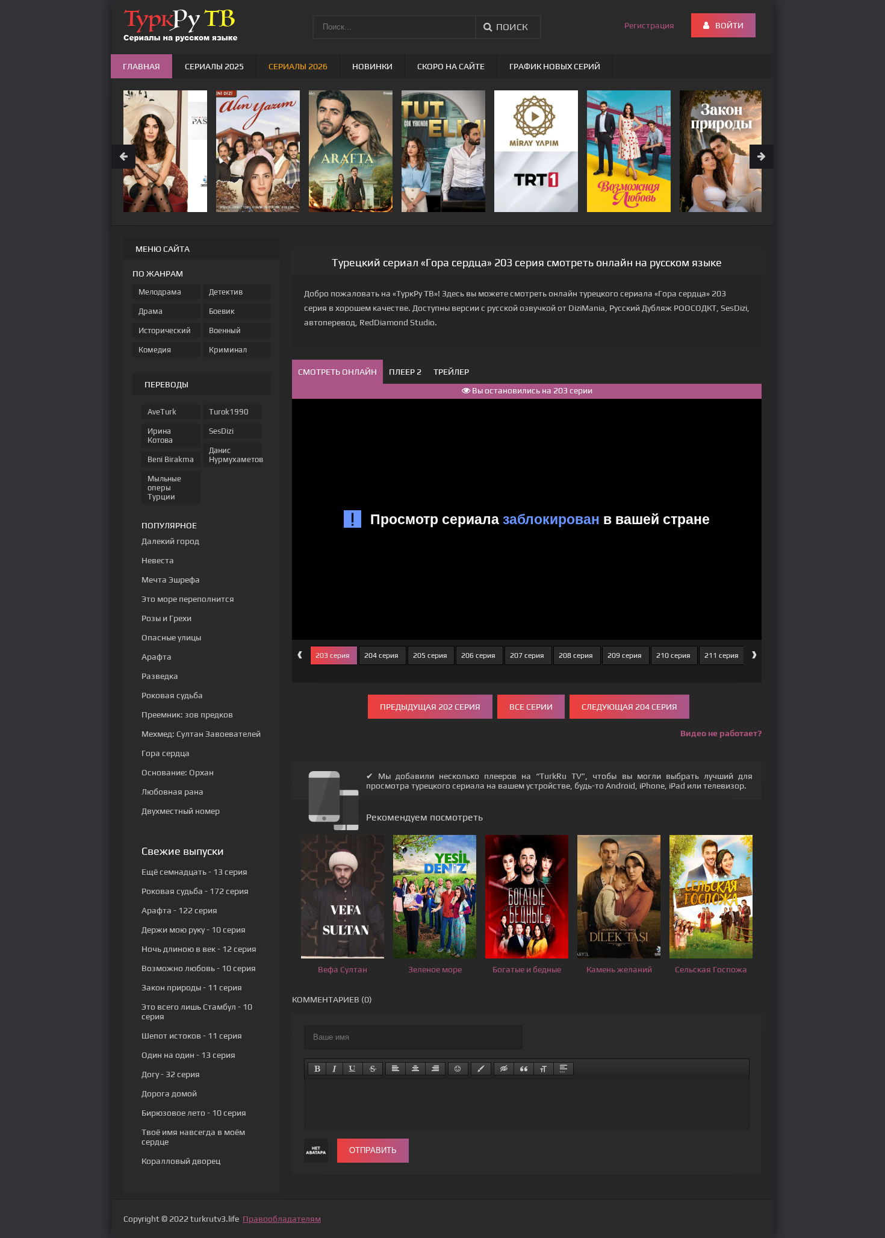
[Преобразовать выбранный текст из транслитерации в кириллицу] (543, 1068)
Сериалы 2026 (298, 66)
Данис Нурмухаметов (235, 455)
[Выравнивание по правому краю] (435, 1068)
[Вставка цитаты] (524, 1068)
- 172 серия (195, 891)
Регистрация (649, 25)
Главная (141, 66)
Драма (150, 311)
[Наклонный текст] (334, 1068)
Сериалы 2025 (214, 66)
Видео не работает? (721, 733)
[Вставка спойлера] (563, 1068)
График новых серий (554, 66)
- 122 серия (179, 910)
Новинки (372, 66)
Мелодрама (159, 291)
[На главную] (180, 24)
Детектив (226, 291)
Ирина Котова (160, 436)
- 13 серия (194, 872)
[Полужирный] (317, 1068)
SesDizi (221, 431)
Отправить (373, 1150)
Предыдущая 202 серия (430, 706)
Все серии (531, 706)
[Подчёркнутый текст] (353, 1068)
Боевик (222, 311)
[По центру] (415, 1068)
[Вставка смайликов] (458, 1068)
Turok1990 (229, 411)
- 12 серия (198, 949)
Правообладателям (282, 1219)
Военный (225, 330)
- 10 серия (193, 929)
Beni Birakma (171, 459)
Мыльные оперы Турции (164, 487)
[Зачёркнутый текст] (372, 1068)
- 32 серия (170, 1074)
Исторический (164, 330)
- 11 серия (191, 987)
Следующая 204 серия (629, 706)
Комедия (154, 349)
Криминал (228, 349)
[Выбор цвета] (481, 1068)
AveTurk (162, 411)
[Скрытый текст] (504, 1068)
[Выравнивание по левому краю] (395, 1068)
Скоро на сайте (451, 66)
